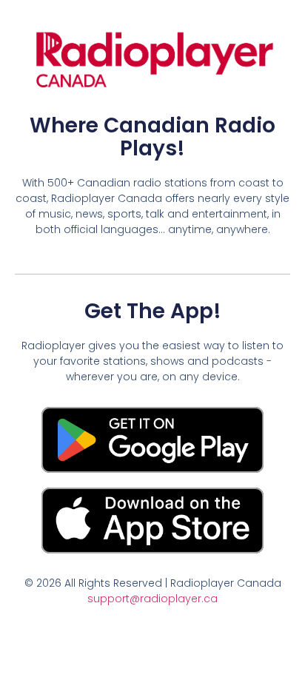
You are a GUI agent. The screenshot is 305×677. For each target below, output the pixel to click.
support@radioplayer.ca (152, 598)
